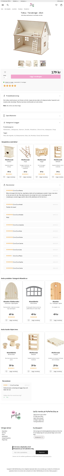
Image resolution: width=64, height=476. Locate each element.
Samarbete (5, 436)
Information (60, 1)
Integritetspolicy (6, 438)
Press (3, 434)
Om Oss (4, 433)
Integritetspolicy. (47, 456)
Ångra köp (4, 440)
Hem (2, 9)
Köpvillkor (4, 431)
